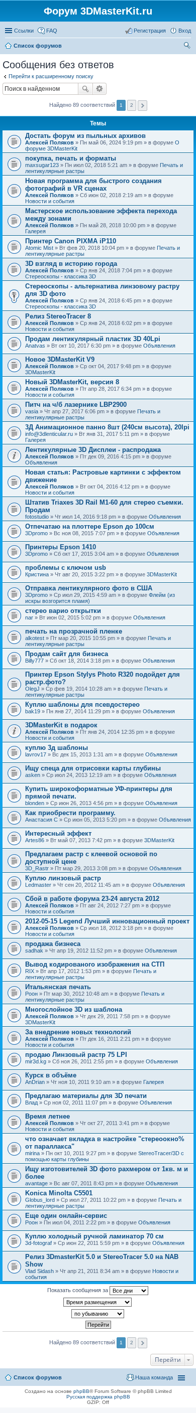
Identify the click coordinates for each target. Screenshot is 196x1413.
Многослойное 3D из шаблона (73, 1009)
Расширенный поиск (100, 89)
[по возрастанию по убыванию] (98, 1313)
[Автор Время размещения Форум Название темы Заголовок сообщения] (98, 1302)
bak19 (32, 711)
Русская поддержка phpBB (98, 1396)
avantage (36, 1183)
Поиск (85, 89)
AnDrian (35, 1082)
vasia (31, 411)
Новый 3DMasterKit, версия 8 (72, 382)
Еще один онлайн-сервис (66, 1215)
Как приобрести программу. (70, 813)
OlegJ (32, 689)
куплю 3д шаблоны (56, 747)
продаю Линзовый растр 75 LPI (76, 1054)
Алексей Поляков (49, 142)
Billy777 (34, 661)
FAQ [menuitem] (51, 31)
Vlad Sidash (39, 1271)
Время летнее (47, 1116)
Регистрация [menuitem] (150, 31)
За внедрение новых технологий (78, 1032)
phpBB (81, 1391)
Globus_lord (40, 1200)
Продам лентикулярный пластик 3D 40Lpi (92, 339)
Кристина (37, 574)
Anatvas (35, 346)
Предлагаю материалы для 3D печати (86, 1096)
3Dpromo (36, 533)
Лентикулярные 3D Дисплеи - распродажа (93, 449)
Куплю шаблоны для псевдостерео (82, 704)
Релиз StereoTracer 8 (58, 316)
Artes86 (34, 840)
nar (29, 617)
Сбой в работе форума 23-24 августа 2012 (92, 898)
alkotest (34, 638)
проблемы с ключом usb (65, 567)
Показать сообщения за (78, 1290)
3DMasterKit (40, 372)
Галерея (35, 231)
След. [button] (142, 105)
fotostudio (37, 517)
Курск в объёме (50, 1075)
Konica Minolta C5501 (58, 1193)
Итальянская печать (58, 987)
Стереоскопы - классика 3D (60, 276)
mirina (32, 1153)
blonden (34, 803)
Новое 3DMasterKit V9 (59, 359)
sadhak (34, 951)
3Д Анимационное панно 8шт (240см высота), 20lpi (107, 427)
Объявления (159, 346)
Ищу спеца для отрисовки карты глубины (93, 768)
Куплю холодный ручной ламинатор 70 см (94, 1236)
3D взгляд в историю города (71, 263)
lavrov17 (35, 754)
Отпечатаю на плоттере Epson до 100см (89, 526)
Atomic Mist (39, 248)
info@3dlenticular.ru (49, 434)
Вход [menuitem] (184, 31)
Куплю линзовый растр (63, 878)
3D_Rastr (37, 868)
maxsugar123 (42, 165)
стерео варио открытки (63, 610)
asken (32, 775)
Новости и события (49, 201)
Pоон (31, 994)
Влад (31, 1103)
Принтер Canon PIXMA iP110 (70, 241)
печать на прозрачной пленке (73, 631)
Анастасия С (41, 820)
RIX (29, 971)
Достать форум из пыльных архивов (85, 135)
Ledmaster (38, 885)
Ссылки (24, 31)
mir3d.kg (35, 1061)
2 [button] (131, 105)
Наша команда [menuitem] (154, 1377)
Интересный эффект (58, 833)
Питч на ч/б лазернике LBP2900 (76, 404)
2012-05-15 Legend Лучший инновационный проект (107, 921)
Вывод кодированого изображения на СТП (94, 964)
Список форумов (38, 1377)
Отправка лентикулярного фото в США (88, 588)
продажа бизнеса (52, 944)
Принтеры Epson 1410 (60, 547)
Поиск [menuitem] (188, 47)
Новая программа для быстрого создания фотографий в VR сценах (93, 184)
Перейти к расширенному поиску (51, 76)
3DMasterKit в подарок (61, 725)
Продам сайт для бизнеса (66, 654)
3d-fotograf (38, 1243)
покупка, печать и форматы (70, 158)
